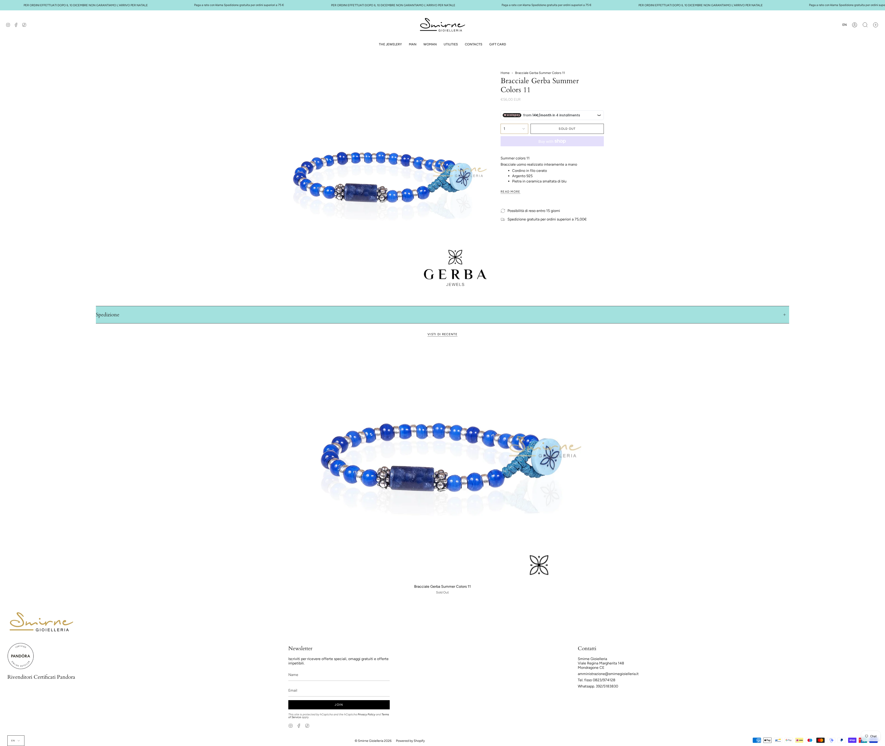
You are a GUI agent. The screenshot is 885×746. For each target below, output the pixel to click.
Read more (510, 191)
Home (505, 73)
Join (339, 704)
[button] (412, 44)
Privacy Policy (366, 714)
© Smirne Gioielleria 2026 (373, 741)
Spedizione (107, 314)
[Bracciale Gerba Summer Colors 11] (442, 462)
